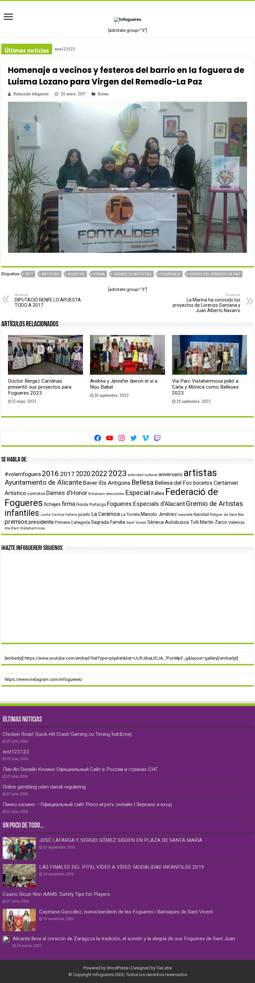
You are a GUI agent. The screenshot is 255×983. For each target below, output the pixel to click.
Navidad (201, 514)
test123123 (65, 48)
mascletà (185, 515)
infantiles (22, 513)
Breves (103, 93)
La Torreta (130, 514)
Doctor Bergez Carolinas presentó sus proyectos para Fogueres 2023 (39, 387)
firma (99, 274)
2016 (50, 473)
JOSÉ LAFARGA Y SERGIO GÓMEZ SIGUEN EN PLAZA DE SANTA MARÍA (120, 840)
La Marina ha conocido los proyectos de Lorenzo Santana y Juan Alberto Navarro (206, 303)
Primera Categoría (72, 522)
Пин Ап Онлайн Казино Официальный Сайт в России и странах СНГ (80, 769)
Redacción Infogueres (31, 93)
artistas (50, 274)
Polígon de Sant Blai (227, 514)
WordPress (117, 967)
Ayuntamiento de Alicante (43, 482)
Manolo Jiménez (159, 514)
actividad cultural (142, 474)
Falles (157, 493)
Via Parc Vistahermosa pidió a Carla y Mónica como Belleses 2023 (205, 387)
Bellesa (142, 482)
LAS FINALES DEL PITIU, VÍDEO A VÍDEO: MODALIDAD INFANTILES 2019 (121, 867)
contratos (36, 493)
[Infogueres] (127, 19)
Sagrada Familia (108, 522)
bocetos (76, 274)
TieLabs (164, 967)
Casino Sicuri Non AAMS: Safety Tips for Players (56, 894)
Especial (137, 493)
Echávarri (96, 493)
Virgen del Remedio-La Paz (214, 274)
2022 (99, 473)
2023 (117, 473)
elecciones (115, 493)
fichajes (52, 504)
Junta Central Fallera (58, 515)
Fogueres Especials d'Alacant (146, 503)
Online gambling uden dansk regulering (44, 787)
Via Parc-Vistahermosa (25, 528)
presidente (41, 522)
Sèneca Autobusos (168, 522)
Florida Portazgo (91, 504)
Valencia (236, 522)
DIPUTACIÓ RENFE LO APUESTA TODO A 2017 (48, 300)
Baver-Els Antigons (106, 482)
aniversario (170, 474)
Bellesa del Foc (173, 482)
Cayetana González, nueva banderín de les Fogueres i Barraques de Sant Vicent (126, 912)
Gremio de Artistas (132, 274)
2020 (83, 474)
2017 (29, 274)
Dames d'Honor (66, 492)
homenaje (170, 274)
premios (16, 521)
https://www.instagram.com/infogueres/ (43, 679)
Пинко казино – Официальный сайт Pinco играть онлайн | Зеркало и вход (87, 804)
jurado (84, 514)
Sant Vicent (136, 522)
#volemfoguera (23, 474)
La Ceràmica (105, 514)
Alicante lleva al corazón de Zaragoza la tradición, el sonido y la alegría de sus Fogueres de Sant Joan (124, 939)
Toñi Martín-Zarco (208, 522)
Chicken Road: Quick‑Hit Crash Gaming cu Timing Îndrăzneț (67, 734)
